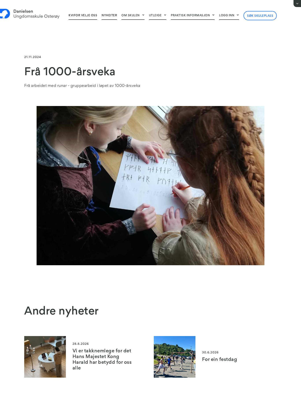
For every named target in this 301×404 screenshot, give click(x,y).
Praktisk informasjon (190, 15)
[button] (133, 15)
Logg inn (226, 15)
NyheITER (109, 15)
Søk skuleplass (260, 16)
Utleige (155, 15)
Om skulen (130, 15)
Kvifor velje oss (83, 15)
